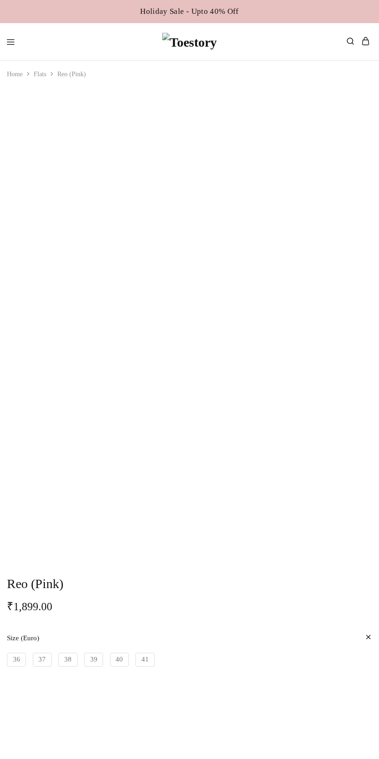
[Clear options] (368, 637)
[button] (16, 660)
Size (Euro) (23, 638)
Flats (40, 74)
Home (15, 74)
